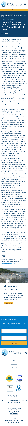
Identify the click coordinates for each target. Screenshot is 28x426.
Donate (14, 10)
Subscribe (14, 343)
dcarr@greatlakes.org (8, 263)
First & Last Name (5, 327)
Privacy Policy (14, 367)
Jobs (14, 360)
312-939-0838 (14, 414)
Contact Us (14, 364)
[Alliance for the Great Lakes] (12, 6)
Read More (8, 303)
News (7, 14)
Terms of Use (14, 370)
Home (2, 14)
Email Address (4, 334)
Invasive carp (13, 14)
